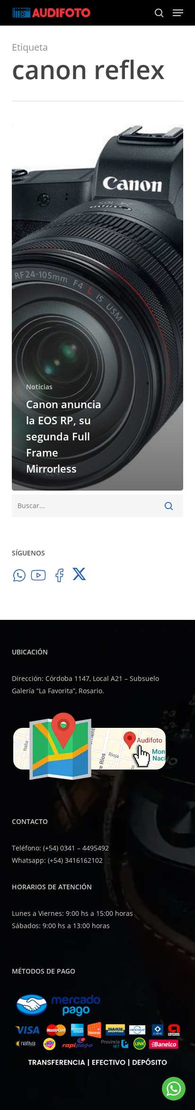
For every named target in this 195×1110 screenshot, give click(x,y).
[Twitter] (80, 577)
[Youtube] (38, 577)
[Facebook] (59, 577)
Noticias (39, 386)
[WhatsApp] (19, 577)
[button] (178, 13)
